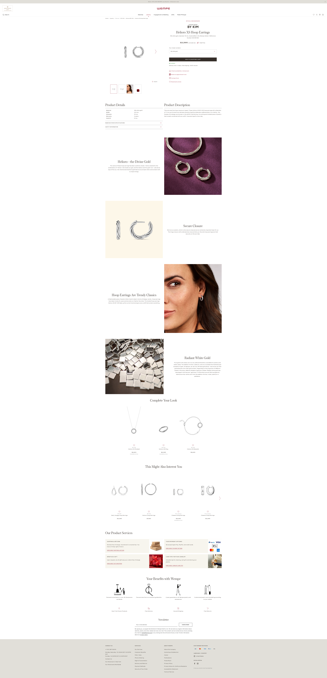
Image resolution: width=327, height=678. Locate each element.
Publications (167, 658)
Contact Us (108, 659)
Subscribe (185, 624)
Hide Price (202, 43)
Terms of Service (169, 672)
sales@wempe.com (147, 632)
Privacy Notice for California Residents (175, 666)
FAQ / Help (138, 655)
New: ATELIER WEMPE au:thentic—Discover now (163, 1)
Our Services (138, 649)
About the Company (170, 649)
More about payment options (174, 548)
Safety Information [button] (111, 126)
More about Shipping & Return (115, 550)
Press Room (167, 660)
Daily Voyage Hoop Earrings (119, 515)
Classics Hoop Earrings (178, 515)
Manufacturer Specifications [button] (115, 122)
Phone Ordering (139, 658)
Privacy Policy (168, 663)
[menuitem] (313, 14)
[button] (177, 75)
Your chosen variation (175, 48)
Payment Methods (140, 666)
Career (166, 655)
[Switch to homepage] (163, 8)
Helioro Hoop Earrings (148, 515)
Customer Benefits (140, 652)
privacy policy (144, 634)
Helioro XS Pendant (134, 449)
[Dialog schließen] (325, 2)
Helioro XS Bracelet (193, 449)
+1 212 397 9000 (110, 649)
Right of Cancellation (141, 660)
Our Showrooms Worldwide (113, 664)
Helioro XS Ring (163, 449)
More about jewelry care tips (174, 565)
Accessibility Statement (171, 669)
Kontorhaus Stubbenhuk (171, 652)
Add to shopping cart (193, 59)
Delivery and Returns (141, 663)
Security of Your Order (141, 669)
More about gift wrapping (114, 563)
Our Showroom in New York (113, 661)
